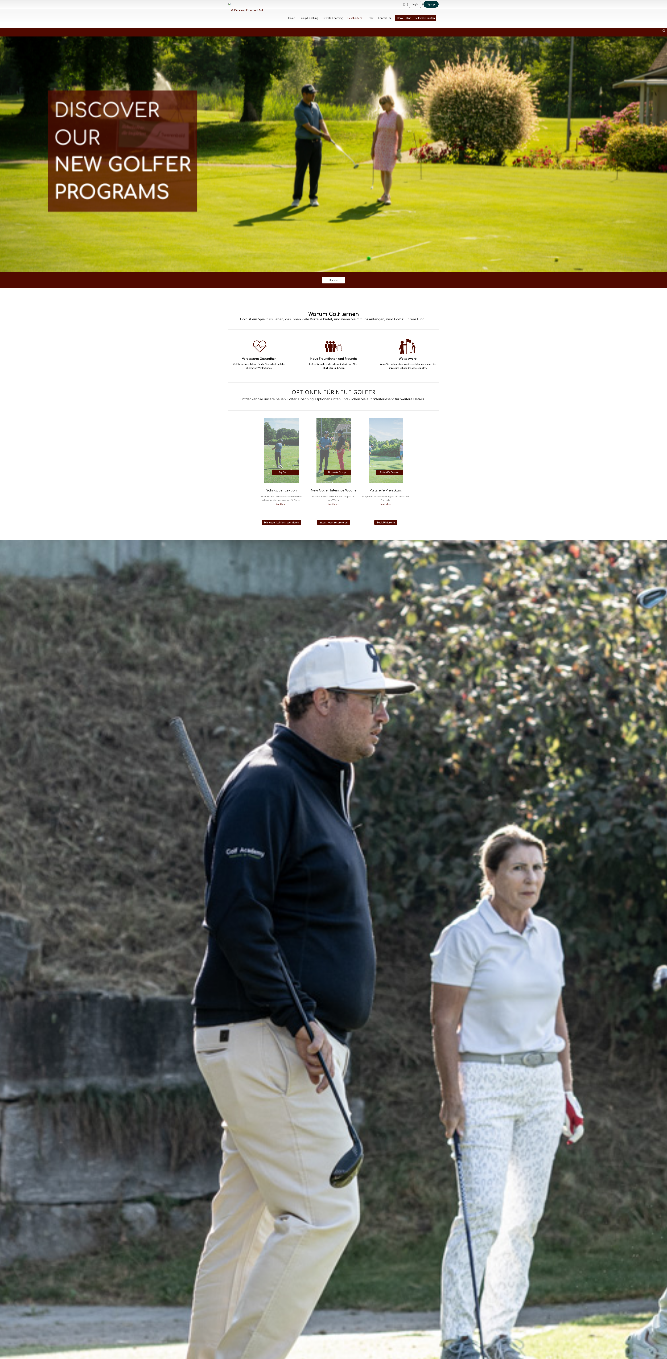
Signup (431, 4)
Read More (281, 504)
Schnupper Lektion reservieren (281, 522)
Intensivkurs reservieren (333, 522)
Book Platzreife (386, 522)
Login (415, 4)
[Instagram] (403, 4)
